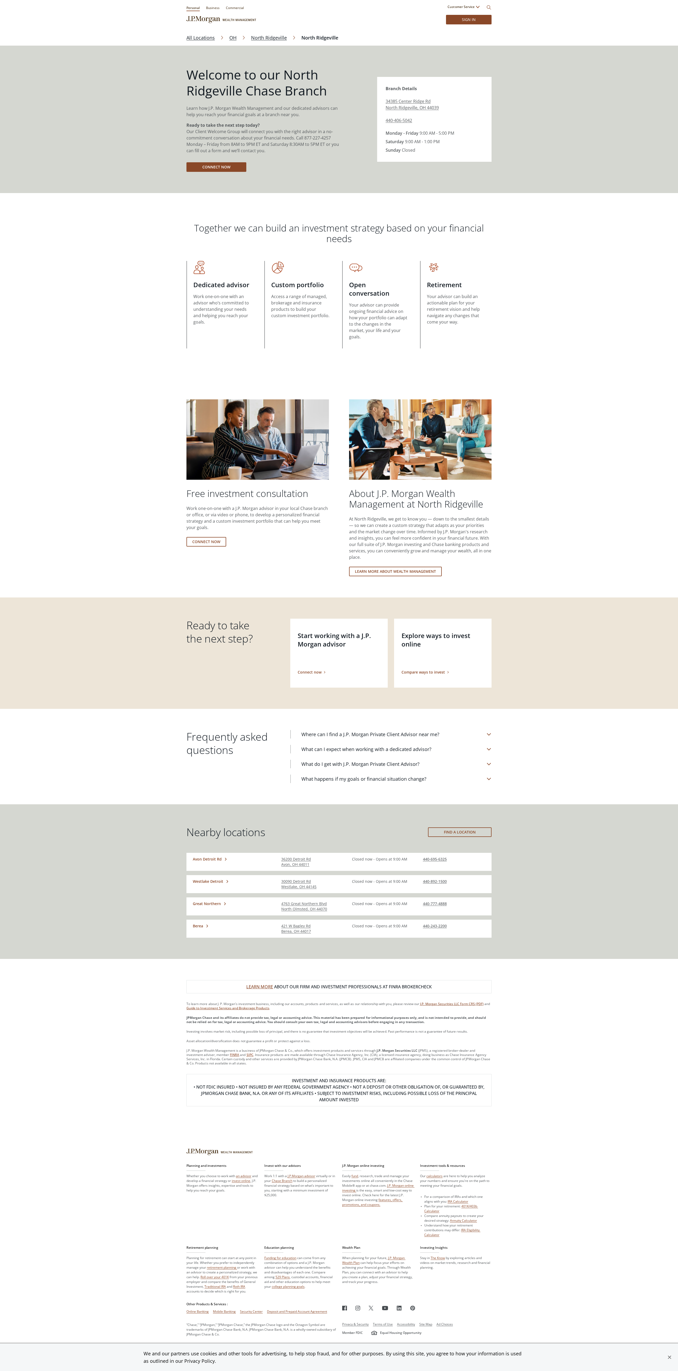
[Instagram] (357, 1308)
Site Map (425, 1324)
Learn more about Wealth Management (395, 571)
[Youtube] (385, 1308)
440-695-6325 (435, 859)
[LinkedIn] (399, 1308)
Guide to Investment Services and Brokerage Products (227, 1008)
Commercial (235, 8)
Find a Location (460, 832)
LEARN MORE (259, 987)
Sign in (469, 19)
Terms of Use (383, 1324)
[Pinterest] (412, 1308)
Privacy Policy (199, 1361)
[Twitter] (371, 1308)
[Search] (489, 7)
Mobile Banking (224, 1311)
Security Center (251, 1311)
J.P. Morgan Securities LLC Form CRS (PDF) (452, 1004)
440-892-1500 (435, 881)
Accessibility (406, 1324)
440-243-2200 (435, 925)
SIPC (250, 1055)
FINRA (234, 1055)
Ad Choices (444, 1324)
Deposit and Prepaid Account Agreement (297, 1311)
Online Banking (197, 1311)
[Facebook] (344, 1308)
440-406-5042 (399, 120)
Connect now (216, 166)
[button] (669, 1357)
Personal (193, 8)
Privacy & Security (355, 1324)
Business (212, 8)
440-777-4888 (435, 903)
